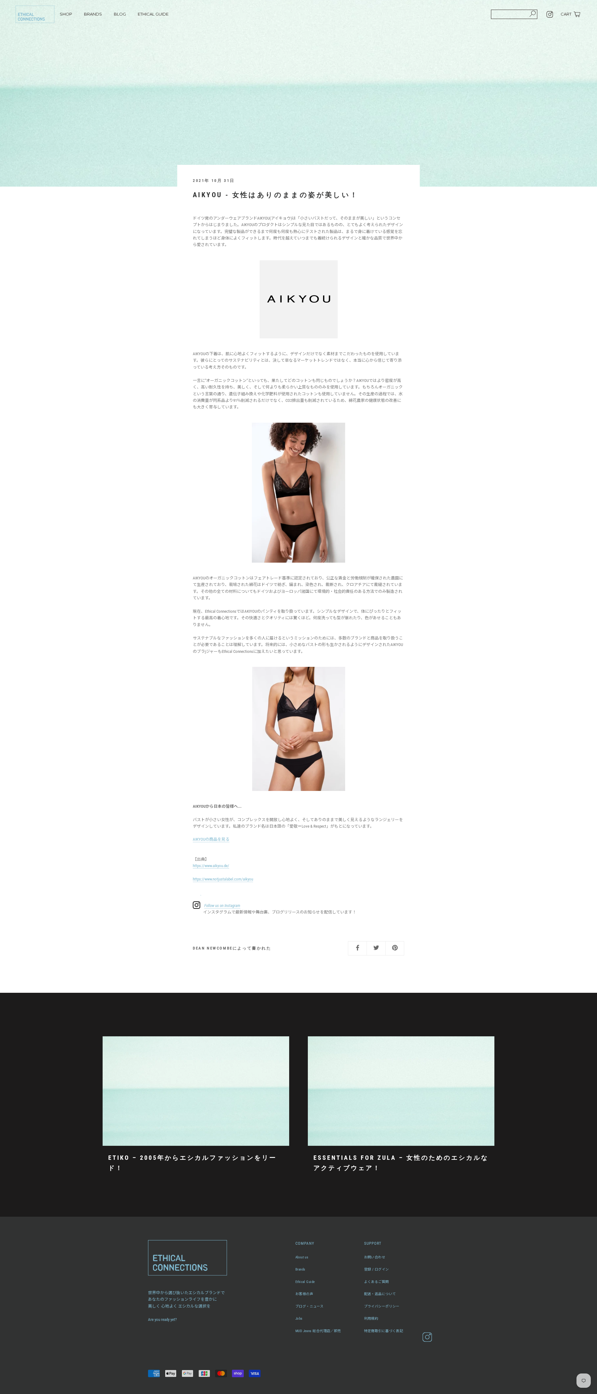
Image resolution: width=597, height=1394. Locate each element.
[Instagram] (550, 14)
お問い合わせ (375, 1257)
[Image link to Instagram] (200, 892)
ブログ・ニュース (309, 1306)
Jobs (299, 1319)
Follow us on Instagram (222, 905)
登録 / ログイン (376, 1269)
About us (301, 1257)
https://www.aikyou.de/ (211, 865)
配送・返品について (380, 1294)
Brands (300, 1269)
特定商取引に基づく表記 (383, 1331)
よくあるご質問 (376, 1282)
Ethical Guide (305, 1282)
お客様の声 (304, 1294)
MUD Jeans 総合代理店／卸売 (318, 1331)
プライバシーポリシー (382, 1306)
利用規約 (371, 1319)
